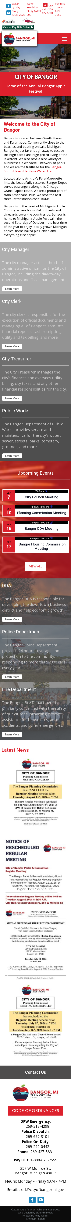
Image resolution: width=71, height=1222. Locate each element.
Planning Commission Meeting (41, 513)
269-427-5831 (42, 1151)
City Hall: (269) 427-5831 (48, 9)
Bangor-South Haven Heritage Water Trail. (33, 169)
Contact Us (35, 1072)
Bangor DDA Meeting (42, 528)
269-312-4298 (37, 1126)
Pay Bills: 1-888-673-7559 (60, 9)
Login (41, 1218)
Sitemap (31, 1218)
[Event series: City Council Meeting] (46, 491)
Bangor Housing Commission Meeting (42, 546)
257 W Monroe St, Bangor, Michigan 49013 (35, 1171)
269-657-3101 (37, 1136)
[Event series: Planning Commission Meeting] (51, 506)
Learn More (12, 289)
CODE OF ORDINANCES (35, 1111)
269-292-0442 (37, 1146)
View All (35, 566)
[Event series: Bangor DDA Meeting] (51, 522)
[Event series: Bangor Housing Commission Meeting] (51, 538)
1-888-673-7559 (43, 1160)
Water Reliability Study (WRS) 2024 (34, 9)
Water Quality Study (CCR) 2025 (18, 9)
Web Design (25, 1212)
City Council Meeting (41, 497)
